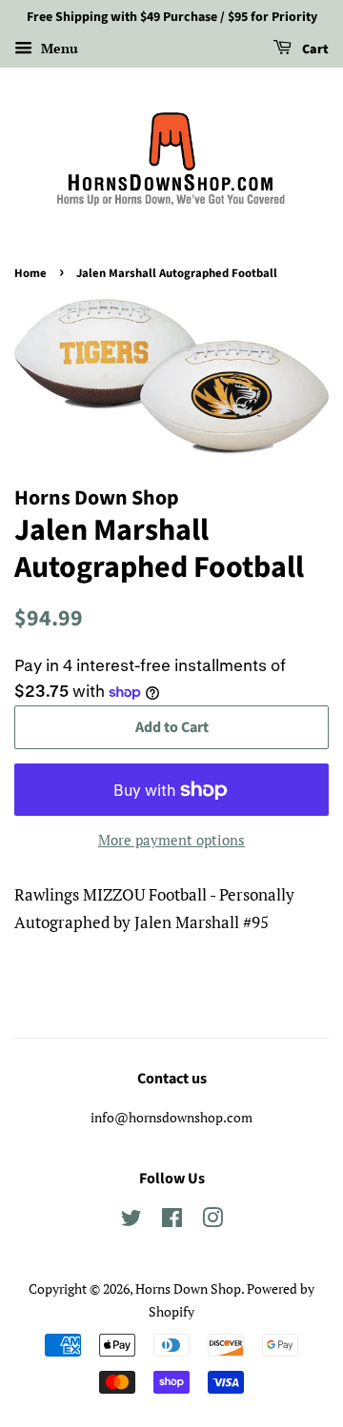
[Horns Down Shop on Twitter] (131, 1221)
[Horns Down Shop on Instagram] (212, 1221)
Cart (314, 49)
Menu (57, 48)
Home (30, 273)
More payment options (171, 839)
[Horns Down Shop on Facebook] (172, 1221)
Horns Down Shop (188, 1288)
